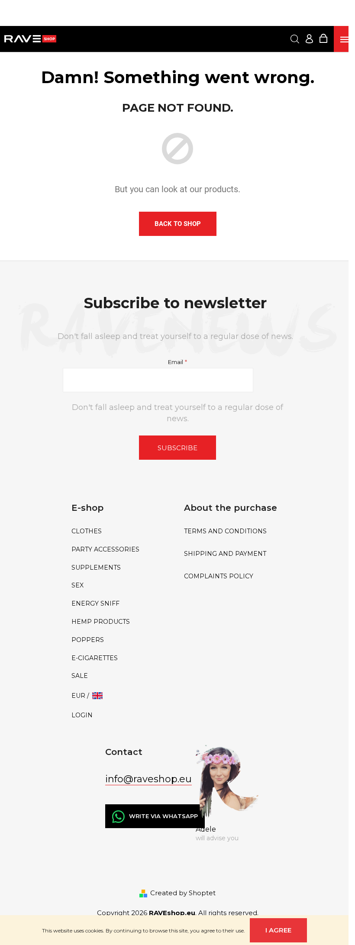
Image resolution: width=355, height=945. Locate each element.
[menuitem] (121, 531)
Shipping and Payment (225, 554)
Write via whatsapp (163, 816)
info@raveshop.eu (148, 779)
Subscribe (177, 448)
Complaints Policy (218, 576)
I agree (278, 930)
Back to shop (178, 224)
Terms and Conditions (225, 531)
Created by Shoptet (183, 893)
